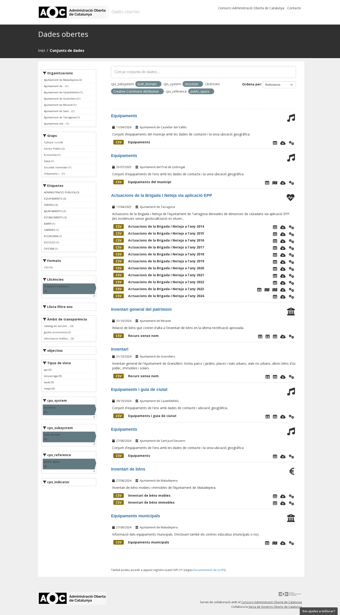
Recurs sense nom (137, 335)
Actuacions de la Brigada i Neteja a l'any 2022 (160, 282)
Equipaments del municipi (143, 182)
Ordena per (251, 84)
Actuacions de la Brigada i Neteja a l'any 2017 (160, 247)
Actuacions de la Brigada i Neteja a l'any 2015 (160, 233)
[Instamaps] (274, 182)
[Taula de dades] (275, 234)
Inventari (119, 349)
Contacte (294, 8)
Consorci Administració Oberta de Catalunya (251, 8)
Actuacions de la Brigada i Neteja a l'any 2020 (160, 268)
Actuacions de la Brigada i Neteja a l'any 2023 (160, 289)
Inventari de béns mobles (143, 495)
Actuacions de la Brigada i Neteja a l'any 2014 (160, 226)
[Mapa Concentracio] (274, 289)
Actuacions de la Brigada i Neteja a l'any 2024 (160, 296)
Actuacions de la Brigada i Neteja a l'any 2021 (160, 275)
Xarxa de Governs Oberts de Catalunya (275, 607)
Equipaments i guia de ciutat (139, 389)
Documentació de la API (209, 570)
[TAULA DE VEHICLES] (268, 336)
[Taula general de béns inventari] (275, 336)
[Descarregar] (283, 142)
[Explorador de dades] (275, 142)
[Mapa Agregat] (267, 289)
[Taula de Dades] (275, 227)
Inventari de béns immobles (145, 502)
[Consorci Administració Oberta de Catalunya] (290, 596)
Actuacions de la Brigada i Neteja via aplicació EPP (161, 195)
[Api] (291, 142)
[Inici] (73, 12)
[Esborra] (158, 84)
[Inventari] (275, 376)
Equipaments (124, 115)
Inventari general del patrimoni (141, 309)
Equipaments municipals (135, 516)
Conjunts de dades (67, 50)
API (181, 570)
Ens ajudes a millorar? (319, 611)
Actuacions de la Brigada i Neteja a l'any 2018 (160, 254)
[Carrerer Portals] (275, 416)
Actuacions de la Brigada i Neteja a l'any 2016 (160, 240)
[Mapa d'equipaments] (274, 543)
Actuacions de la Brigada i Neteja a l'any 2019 (160, 261)
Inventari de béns (128, 469)
